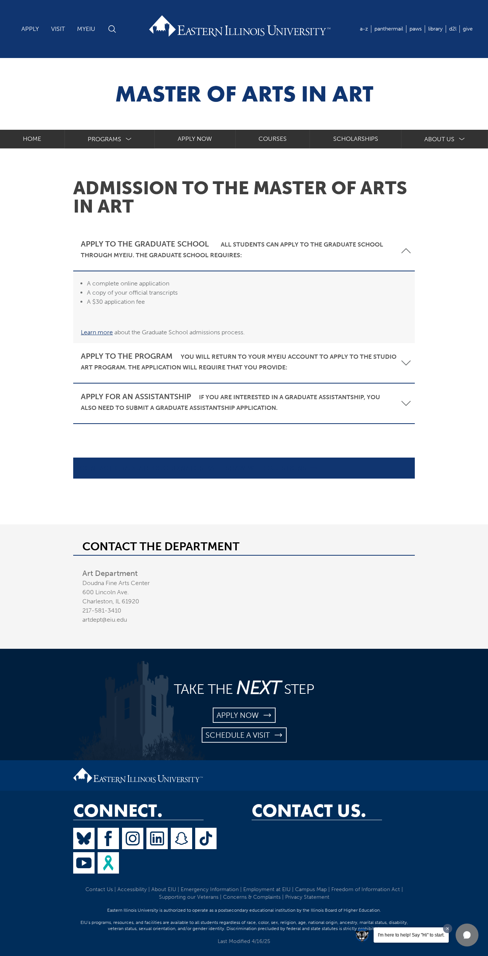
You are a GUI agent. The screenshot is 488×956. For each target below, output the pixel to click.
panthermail (388, 29)
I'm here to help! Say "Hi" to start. (411, 935)
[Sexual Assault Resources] (108, 863)
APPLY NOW (240, 715)
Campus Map (311, 889)
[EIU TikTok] (206, 838)
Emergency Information (210, 889)
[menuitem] (110, 139)
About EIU (163, 889)
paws (415, 29)
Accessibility (132, 889)
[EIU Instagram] (132, 838)
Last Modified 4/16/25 (244, 941)
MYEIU (86, 28)
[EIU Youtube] (84, 863)
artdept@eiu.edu (104, 619)
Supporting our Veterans (188, 897)
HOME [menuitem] (32, 138)
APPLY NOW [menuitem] (195, 138)
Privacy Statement (307, 897)
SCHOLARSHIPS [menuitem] (355, 138)
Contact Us (99, 889)
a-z (364, 29)
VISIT (58, 28)
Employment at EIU (267, 889)
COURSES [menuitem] (272, 138)
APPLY (30, 28)
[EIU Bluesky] (84, 838)
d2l (452, 29)
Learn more (97, 332)
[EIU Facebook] (108, 838)
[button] (467, 935)
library (435, 29)
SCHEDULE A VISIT (239, 735)
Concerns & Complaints (252, 897)
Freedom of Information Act (365, 889)
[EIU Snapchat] (181, 838)
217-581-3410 (101, 610)
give (468, 29)
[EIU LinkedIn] (157, 838)
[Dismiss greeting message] (447, 928)
